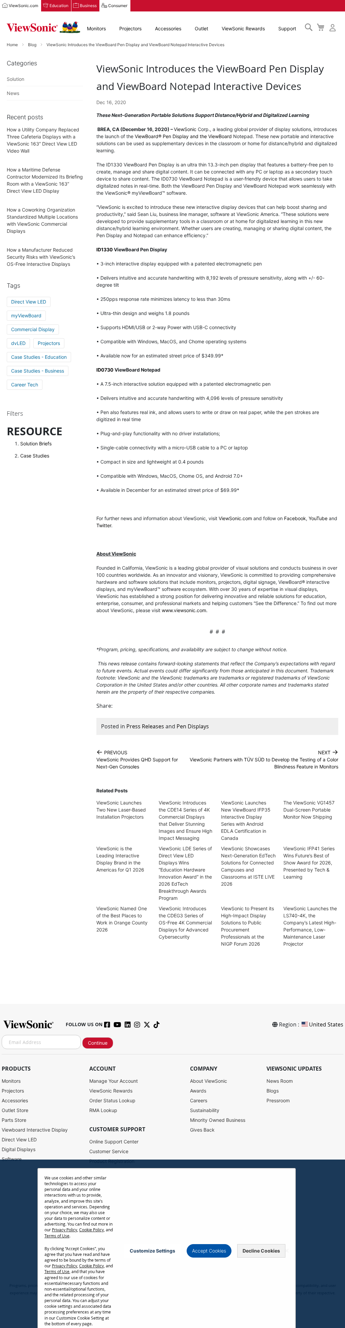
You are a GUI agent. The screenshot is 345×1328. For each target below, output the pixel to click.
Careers (198, 1100)
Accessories (168, 28)
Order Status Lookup (112, 1100)
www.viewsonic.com (184, 610)
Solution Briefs (36, 443)
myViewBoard (26, 315)
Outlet (201, 28)
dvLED (18, 343)
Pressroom (278, 1100)
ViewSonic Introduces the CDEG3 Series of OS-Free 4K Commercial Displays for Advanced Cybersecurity (185, 923)
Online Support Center (113, 1141)
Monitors (96, 28)
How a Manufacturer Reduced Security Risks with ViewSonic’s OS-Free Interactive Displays (41, 257)
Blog (32, 44)
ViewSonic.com (23, 5)
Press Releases (145, 726)
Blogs (272, 1091)
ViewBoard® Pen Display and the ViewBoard (183, 136)
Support (287, 28)
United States (326, 1024)
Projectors (130, 28)
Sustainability (204, 1110)
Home (13, 44)
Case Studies (34, 456)
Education (59, 5)
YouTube (318, 518)
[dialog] (172, 1244)
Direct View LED (28, 302)
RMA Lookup (103, 1110)
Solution (15, 79)
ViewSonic (185, 129)
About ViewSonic (208, 1081)
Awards (198, 1091)
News (13, 93)
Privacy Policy (64, 1229)
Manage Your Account (113, 1081)
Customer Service (108, 1151)
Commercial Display (33, 329)
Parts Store (14, 1120)
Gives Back (202, 1130)
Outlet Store (15, 1110)
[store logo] (43, 27)
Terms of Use (56, 1235)
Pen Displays (193, 726)
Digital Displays (18, 1149)
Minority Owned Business (217, 1120)
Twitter (103, 525)
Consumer (117, 5)
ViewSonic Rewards (243, 28)
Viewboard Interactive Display (35, 1130)
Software (12, 1159)
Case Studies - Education (39, 357)
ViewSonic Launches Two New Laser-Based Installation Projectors (121, 810)
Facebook (295, 518)
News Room (279, 1081)
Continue (97, 1043)
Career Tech (24, 384)
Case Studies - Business (37, 371)
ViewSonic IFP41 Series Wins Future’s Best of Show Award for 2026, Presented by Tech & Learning (309, 863)
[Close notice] (286, 1250)
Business (88, 5)
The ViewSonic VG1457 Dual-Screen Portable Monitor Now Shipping (309, 810)
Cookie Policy (91, 1229)
